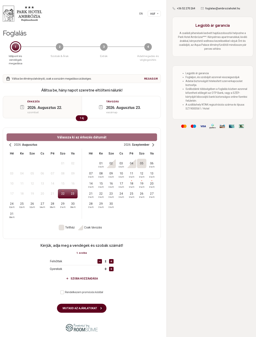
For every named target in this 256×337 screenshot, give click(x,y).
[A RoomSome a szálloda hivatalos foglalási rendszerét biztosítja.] (82, 327)
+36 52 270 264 (186, 8)
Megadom (151, 78)
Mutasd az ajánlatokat (80, 308)
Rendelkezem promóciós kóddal (84, 292)
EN (141, 13)
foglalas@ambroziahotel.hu (222, 8)
